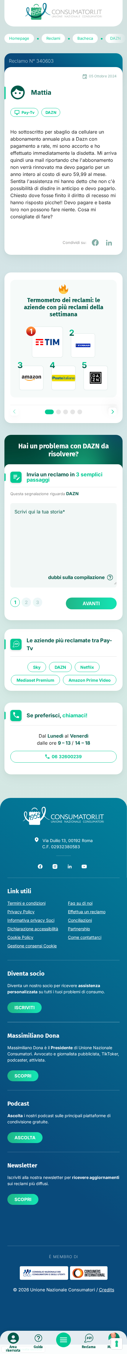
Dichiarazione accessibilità (32, 928)
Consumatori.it (63, 11)
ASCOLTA (24, 1137)
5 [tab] (79, 412)
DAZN (50, 112)
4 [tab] (72, 412)
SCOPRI (22, 1076)
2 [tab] (58, 412)
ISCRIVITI (24, 1007)
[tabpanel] (63, 338)
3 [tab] (65, 412)
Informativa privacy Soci (30, 920)
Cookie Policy (20, 937)
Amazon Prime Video (90, 680)
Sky (36, 667)
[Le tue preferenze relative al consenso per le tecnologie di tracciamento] (116, 1343)
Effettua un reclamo (86, 911)
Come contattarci (84, 937)
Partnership (79, 928)
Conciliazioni (80, 920)
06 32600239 (67, 756)
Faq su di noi (80, 903)
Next (112, 411)
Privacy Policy (21, 911)
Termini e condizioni (26, 903)
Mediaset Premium (35, 680)
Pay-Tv (28, 112)
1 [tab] (49, 412)
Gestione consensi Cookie (32, 945)
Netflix (87, 667)
